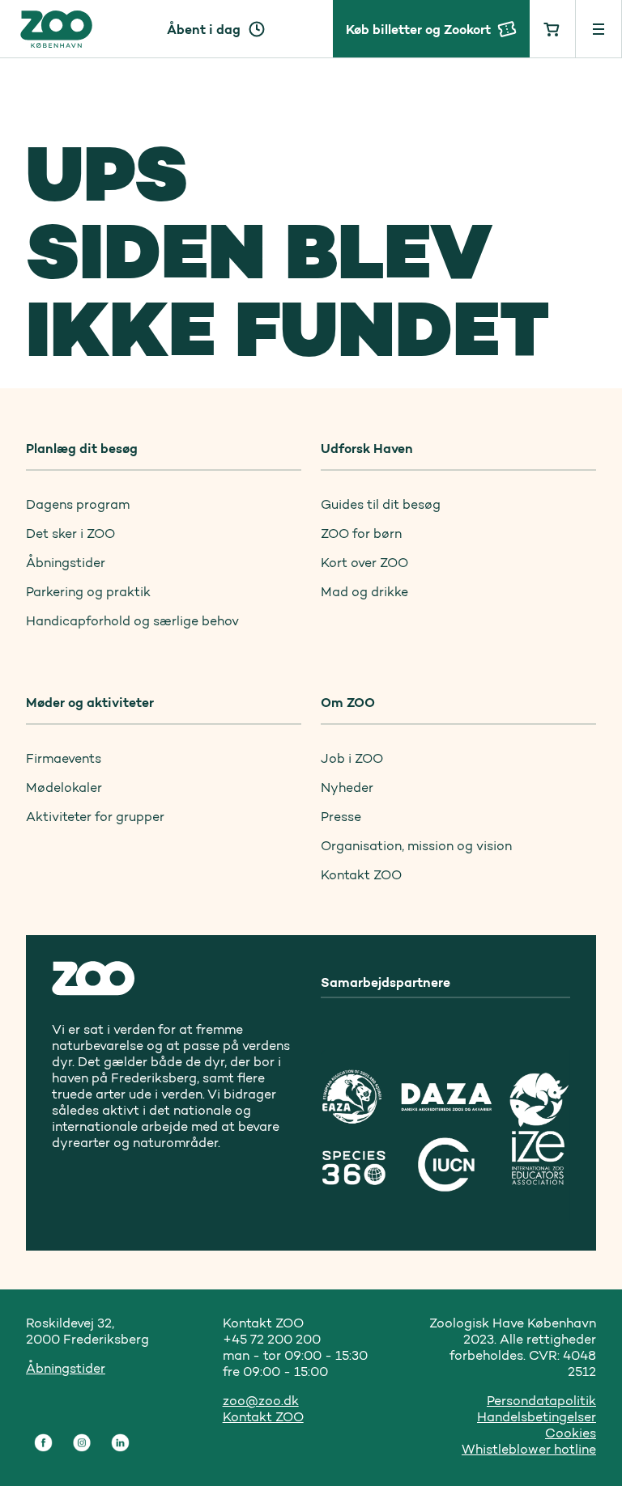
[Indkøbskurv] (553, 28)
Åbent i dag (204, 29)
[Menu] (599, 28)
